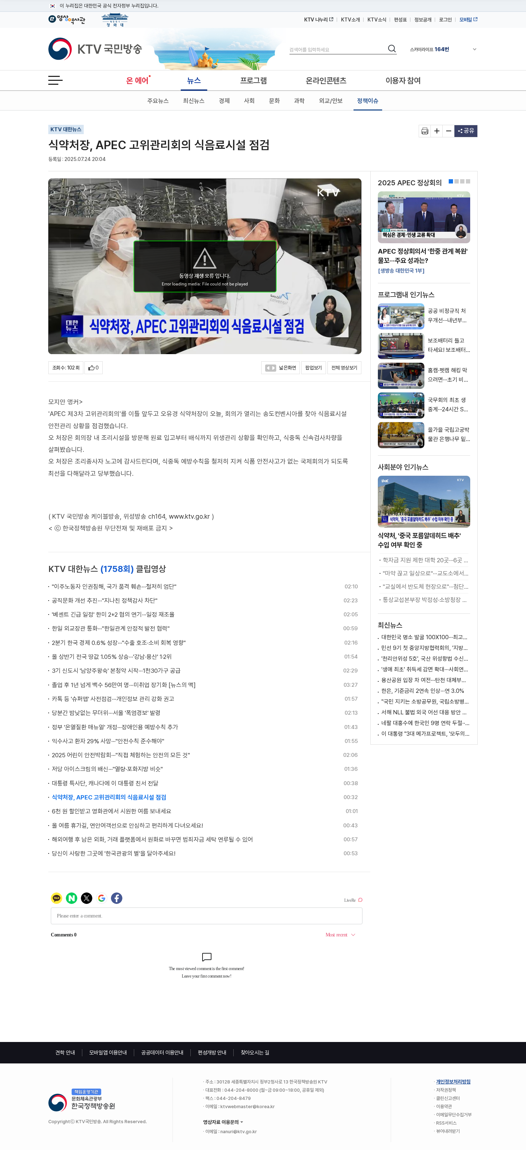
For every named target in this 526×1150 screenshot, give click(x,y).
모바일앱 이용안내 (108, 1052)
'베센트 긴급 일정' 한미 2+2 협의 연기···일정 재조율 (113, 614)
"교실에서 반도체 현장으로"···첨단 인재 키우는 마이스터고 (425, 586)
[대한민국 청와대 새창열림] (115, 16)
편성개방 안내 (212, 1052)
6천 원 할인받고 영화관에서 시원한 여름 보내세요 (111, 811)
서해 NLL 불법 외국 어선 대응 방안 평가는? (425, 712)
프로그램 (253, 80)
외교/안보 (331, 100)
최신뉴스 (194, 100)
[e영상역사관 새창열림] (66, 18)
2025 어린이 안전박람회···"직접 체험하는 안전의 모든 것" (121, 755)
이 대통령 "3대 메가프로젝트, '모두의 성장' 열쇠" (425, 733)
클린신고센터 (448, 1098)
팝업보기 (313, 368)
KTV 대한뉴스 (66, 129)
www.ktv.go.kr (189, 516)
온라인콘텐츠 (326, 80)
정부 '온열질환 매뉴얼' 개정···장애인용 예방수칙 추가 (115, 727)
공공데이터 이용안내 (162, 1052)
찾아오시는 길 (255, 1052)
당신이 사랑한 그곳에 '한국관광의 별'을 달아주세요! (113, 853)
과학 (299, 100)
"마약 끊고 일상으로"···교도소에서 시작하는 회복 (425, 573)
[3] (468, 181)
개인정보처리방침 (453, 1082)
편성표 (400, 20)
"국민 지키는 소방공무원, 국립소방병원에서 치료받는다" (425, 701)
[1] (456, 181)
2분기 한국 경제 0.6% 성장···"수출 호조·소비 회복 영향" (119, 642)
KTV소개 (350, 20)
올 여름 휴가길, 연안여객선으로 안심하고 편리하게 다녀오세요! (127, 825)
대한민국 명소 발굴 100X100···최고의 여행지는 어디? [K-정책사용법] (425, 637)
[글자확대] (437, 131)
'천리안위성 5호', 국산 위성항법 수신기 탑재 (425, 658)
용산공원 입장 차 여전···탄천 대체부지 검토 (425, 680)
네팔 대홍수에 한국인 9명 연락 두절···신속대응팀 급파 (425, 723)
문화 (274, 100)
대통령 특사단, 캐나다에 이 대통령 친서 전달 (105, 783)
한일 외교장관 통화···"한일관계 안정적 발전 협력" (111, 628)
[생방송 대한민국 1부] (401, 271)
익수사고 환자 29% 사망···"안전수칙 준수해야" (108, 741)
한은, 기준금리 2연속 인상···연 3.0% (422, 690)
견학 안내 (65, 1052)
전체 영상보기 (344, 368)
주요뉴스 (158, 100)
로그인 (445, 20)
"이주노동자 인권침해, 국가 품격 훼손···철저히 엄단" (114, 586)
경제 (224, 100)
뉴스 (193, 80)
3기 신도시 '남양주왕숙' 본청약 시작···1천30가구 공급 (116, 670)
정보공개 (423, 20)
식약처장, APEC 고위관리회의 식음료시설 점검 (109, 797)
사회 (249, 100)
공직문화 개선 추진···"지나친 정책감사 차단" (104, 600)
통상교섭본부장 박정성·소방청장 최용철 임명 (425, 599)
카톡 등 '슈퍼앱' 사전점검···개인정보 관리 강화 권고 (113, 699)
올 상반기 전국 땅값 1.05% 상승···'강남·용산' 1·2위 (112, 656)
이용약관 (444, 1106)
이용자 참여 (403, 80)
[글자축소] (448, 131)
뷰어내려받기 (448, 1131)
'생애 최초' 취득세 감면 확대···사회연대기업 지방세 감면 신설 (425, 669)
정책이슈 (368, 100)
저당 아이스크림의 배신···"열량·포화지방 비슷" (107, 769)
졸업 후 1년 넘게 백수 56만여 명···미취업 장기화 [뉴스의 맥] (124, 685)
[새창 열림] (425, 131)
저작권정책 (446, 1090)
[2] (462, 181)
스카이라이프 (429, 49)
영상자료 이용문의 (221, 1122)
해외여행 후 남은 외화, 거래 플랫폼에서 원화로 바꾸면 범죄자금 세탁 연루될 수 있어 (152, 839)
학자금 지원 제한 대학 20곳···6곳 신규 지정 (425, 560)
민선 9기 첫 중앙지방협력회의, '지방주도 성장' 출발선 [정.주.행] (425, 648)
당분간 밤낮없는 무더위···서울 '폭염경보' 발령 (106, 712)
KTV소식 (376, 20)
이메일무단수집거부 (454, 1114)
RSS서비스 (446, 1123)
